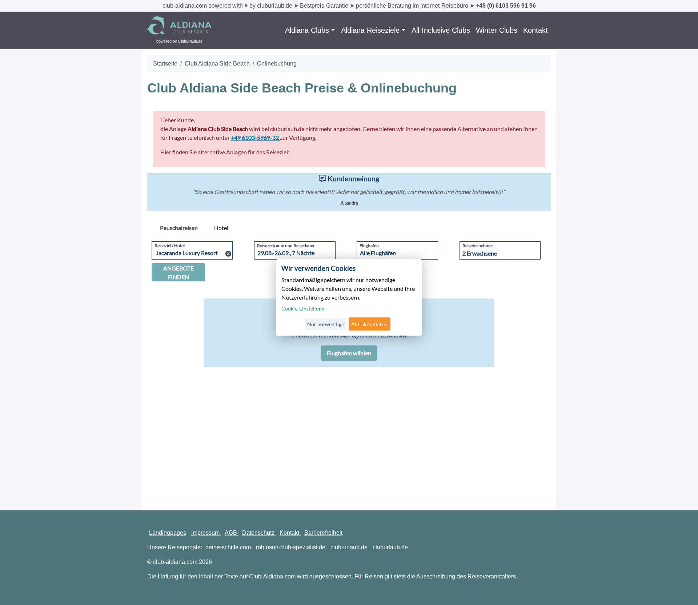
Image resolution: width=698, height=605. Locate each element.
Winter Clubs (496, 30)
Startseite (165, 63)
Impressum (206, 533)
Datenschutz (259, 533)
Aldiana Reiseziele (370, 30)
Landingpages (167, 533)
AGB (231, 533)
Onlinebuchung (277, 63)
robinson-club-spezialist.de (290, 547)
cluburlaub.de (390, 547)
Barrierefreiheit (323, 533)
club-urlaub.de (349, 547)
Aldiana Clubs (307, 30)
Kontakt (535, 30)
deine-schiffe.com (228, 547)
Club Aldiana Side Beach (217, 63)
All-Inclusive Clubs (441, 30)
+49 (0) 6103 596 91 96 (506, 6)
